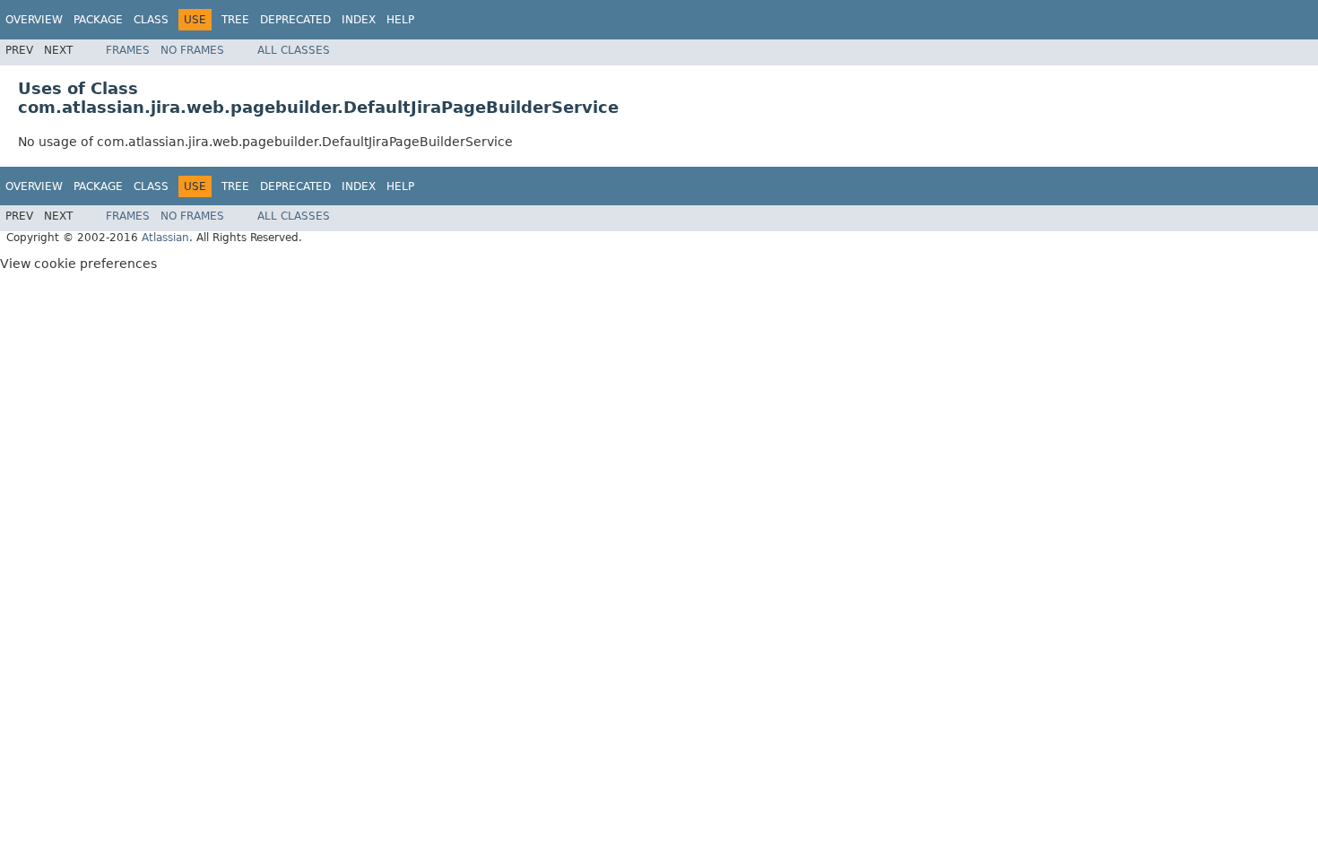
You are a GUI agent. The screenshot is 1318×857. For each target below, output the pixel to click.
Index (359, 19)
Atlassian (165, 237)
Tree (235, 19)
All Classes (293, 50)
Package (98, 19)
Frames (128, 50)
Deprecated (295, 19)
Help (400, 19)
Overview (34, 19)
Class (151, 19)
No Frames (192, 50)
